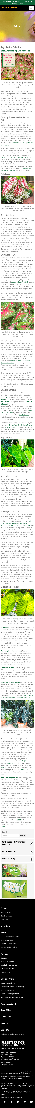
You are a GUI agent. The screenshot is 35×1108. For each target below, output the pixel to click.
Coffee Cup (11, 763)
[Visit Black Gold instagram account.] (5, 1101)
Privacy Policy (6, 1016)
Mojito (24, 761)
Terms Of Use (6, 1010)
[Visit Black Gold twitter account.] (18, 1101)
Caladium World (13, 425)
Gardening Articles (7, 979)
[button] (17, 843)
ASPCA (19, 820)
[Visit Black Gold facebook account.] (12, 1101)
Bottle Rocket (24, 415)
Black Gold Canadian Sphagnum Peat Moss (16, 157)
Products (4, 908)
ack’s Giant (22, 770)
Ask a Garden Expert (8, 1004)
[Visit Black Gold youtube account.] (31, 1101)
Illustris (4, 767)
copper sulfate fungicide (19, 282)
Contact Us (5, 1030)
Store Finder (5, 926)
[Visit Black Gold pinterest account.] (25, 1101)
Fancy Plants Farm (10, 427)
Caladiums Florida (26, 425)
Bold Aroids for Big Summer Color (15, 50)
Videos (3, 932)
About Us (4, 1023)
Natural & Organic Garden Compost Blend (16, 525)
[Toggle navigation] (31, 8)
